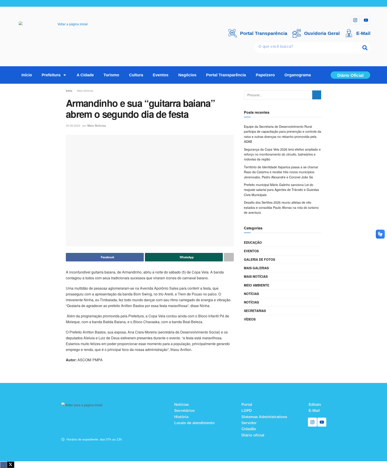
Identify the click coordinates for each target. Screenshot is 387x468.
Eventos (160, 75)
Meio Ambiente (256, 285)
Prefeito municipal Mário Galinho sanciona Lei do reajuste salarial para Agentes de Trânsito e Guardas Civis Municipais (281, 189)
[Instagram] (355, 20)
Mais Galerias (256, 268)
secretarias (255, 310)
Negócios (187, 75)
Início (27, 75)
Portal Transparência (226, 75)
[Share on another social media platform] (229, 257)
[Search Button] (316, 94)
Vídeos (250, 319)
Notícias (251, 293)
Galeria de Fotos (259, 259)
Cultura (136, 75)
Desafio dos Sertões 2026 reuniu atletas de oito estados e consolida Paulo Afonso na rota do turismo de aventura (281, 207)
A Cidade (85, 75)
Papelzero (265, 75)
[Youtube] (365, 20)
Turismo (111, 75)
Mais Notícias (85, 90)
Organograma (297, 75)
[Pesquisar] (364, 47)
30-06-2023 (73, 125)
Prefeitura (51, 75)
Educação (253, 242)
